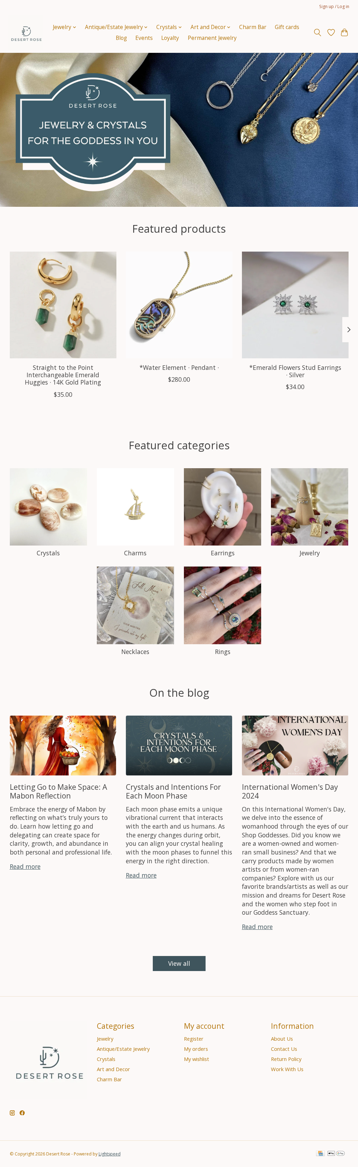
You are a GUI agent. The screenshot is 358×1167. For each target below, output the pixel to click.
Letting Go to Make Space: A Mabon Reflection (58, 791)
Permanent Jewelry (212, 38)
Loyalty (170, 38)
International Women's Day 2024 (290, 791)
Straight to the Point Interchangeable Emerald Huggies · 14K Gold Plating (63, 374)
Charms (135, 553)
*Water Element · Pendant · (179, 367)
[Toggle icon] (317, 32)
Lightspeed (110, 1154)
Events (144, 38)
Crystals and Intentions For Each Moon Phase (173, 791)
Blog (121, 38)
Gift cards (287, 27)
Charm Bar (252, 27)
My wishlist (196, 1058)
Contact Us (284, 1048)
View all (179, 963)
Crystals (48, 553)
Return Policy (286, 1058)
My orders (196, 1048)
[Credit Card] (320, 1154)
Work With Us (287, 1069)
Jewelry (310, 553)
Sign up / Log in (334, 6)
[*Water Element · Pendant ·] (179, 305)
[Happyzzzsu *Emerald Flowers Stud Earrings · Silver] (295, 305)
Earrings (223, 553)
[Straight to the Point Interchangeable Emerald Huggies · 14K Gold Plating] (63, 305)
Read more (25, 866)
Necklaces (135, 651)
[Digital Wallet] (336, 1154)
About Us (282, 1038)
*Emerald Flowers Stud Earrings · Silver (295, 371)
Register (193, 1038)
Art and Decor (113, 1069)
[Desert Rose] (25, 32)
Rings (222, 651)
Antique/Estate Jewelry (123, 1048)
